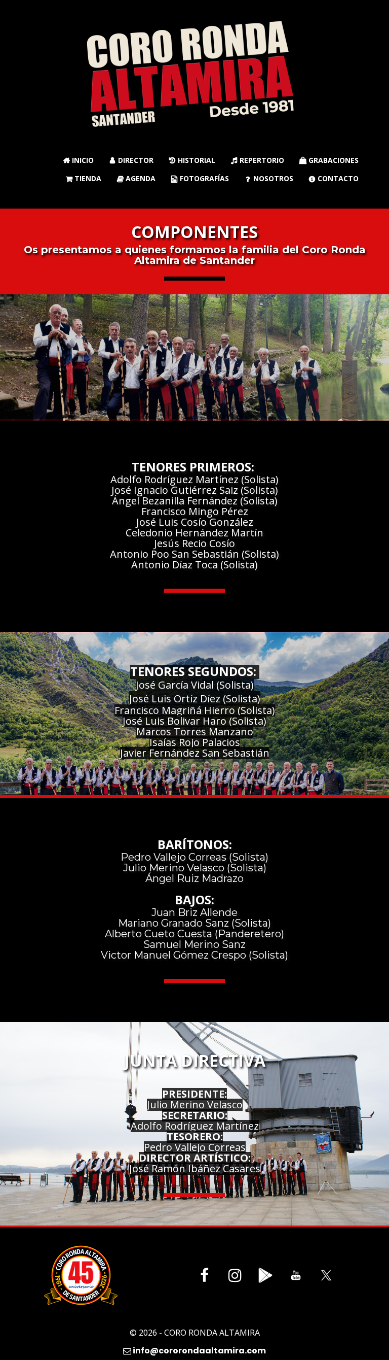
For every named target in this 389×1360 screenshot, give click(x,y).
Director (131, 160)
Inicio (78, 160)
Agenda (136, 178)
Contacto (334, 178)
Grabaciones (329, 160)
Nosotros (269, 178)
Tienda (83, 178)
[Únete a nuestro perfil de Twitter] (326, 1275)
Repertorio (257, 160)
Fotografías (200, 178)
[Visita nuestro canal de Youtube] (295, 1275)
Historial (192, 160)
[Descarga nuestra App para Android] (265, 1275)
